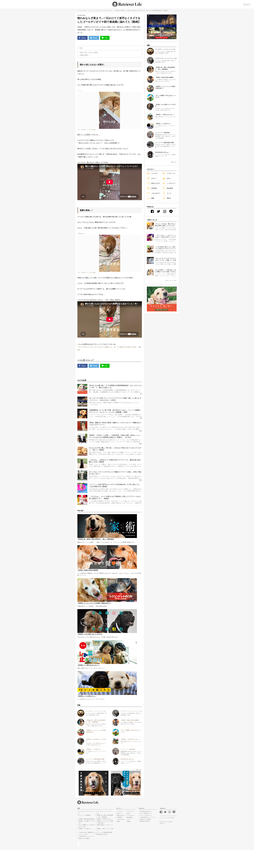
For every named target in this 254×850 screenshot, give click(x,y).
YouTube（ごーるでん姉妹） (88, 129)
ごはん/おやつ (155, 193)
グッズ (169, 193)
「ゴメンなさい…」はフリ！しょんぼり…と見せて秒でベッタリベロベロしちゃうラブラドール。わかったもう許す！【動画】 (165, 236)
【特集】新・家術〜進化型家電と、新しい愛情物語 (104, 816)
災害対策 (154, 188)
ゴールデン (98, 10)
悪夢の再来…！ (85, 55)
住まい (169, 178)
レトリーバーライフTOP (167, 818)
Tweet (95, 38)
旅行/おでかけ (155, 183)
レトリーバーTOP (81, 10)
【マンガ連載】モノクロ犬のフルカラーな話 (86, 825)
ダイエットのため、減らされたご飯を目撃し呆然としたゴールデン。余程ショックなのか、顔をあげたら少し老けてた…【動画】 (165, 225)
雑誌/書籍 (170, 188)
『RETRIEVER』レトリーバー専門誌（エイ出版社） (86, 837)
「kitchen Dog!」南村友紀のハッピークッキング (86, 833)
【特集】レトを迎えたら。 (85, 828)
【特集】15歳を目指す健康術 (86, 819)
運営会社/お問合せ (145, 821)
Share (83, 38)
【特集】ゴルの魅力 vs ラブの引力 (86, 822)
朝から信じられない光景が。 (90, 52)
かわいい (110, 10)
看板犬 (169, 198)
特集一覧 (138, 769)
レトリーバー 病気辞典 (84, 815)
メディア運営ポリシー (146, 813)
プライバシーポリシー (146, 815)
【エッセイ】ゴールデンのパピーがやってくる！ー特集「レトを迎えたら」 (165, 259)
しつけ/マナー (171, 183)
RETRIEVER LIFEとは (102, 834)
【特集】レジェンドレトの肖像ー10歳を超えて (104, 822)
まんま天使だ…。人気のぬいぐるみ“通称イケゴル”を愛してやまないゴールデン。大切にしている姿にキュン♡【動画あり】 (165, 271)
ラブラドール (171, 173)
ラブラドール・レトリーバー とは (104, 812)
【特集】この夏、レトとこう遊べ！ (104, 829)
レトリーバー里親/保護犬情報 (104, 832)
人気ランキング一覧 (170, 280)
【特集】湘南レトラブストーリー (104, 825)
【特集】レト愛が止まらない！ (104, 819)
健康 (152, 198)
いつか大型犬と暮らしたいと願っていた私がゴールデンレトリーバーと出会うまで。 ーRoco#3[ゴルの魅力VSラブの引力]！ (166, 248)
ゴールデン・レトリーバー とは (86, 812)
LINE (106, 38)
